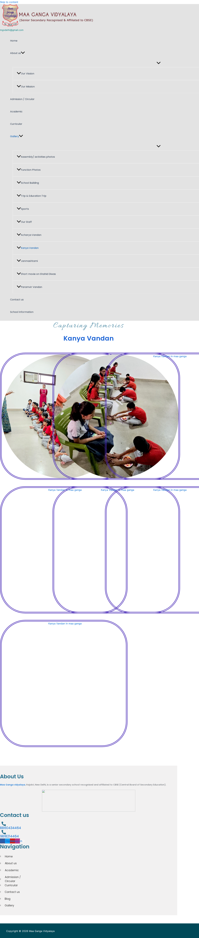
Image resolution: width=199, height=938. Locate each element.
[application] (23, 53)
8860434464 (10, 828)
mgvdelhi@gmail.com (11, 30)
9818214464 (9, 836)
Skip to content (9, 2)
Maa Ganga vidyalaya (12, 784)
